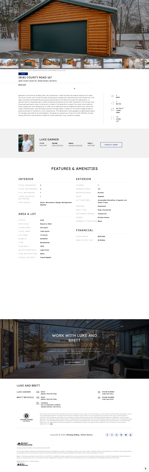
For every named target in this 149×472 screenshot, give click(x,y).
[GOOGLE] (121, 435)
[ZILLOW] (130, 435)
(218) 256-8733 (107, 399)
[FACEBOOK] (107, 435)
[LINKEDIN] (116, 435)
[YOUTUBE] (126, 435)
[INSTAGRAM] (112, 435)
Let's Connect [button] (74, 362)
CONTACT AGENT (111, 145)
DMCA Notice (87, 435)
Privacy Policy (73, 435)
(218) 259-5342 (57, 145)
